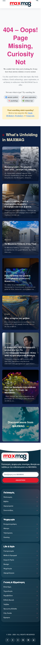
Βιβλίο (6, 501)
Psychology (19, 115)
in (28, 640)
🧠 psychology (13, 101)
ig (23, 640)
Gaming (7, 537)
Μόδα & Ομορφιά (10, 555)
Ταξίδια (6, 604)
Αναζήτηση (20, 480)
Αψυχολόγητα (9, 573)
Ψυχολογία (8, 568)
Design (6, 564)
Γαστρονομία (9, 551)
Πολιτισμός (8, 497)
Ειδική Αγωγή (9, 600)
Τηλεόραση (8, 533)
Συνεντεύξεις (8, 510)
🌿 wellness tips (27, 101)
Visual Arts (30, 115)
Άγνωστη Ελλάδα (10, 609)
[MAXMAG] (20, 4)
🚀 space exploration (29, 97)
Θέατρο (6, 528)
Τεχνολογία (8, 591)
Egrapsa (7, 617)
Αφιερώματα (8, 506)
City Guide (8, 613)
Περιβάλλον (8, 595)
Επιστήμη (7, 587)
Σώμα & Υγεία (9, 560)
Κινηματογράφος (10, 524)
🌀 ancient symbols (11, 97)
